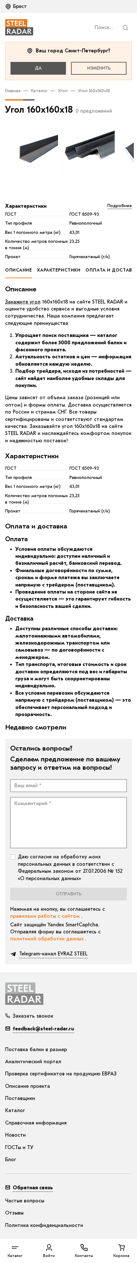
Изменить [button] (99, 68)
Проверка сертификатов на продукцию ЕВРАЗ (61, 1074)
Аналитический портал (33, 1062)
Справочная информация (36, 1123)
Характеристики (26, 206)
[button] (16, 6)
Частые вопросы (24, 1201)
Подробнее (119, 205)
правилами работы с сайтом (45, 916)
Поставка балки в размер (36, 1049)
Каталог (39, 90)
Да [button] (38, 68)
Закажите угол (22, 302)
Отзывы (14, 1213)
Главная (12, 90)
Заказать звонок (33, 1016)
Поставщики (20, 1098)
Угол (63, 90)
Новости (15, 1135)
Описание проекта (27, 1086)
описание (18, 270)
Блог (10, 1159)
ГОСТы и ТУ (19, 1147)
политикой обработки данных (47, 939)
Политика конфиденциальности (44, 1225)
